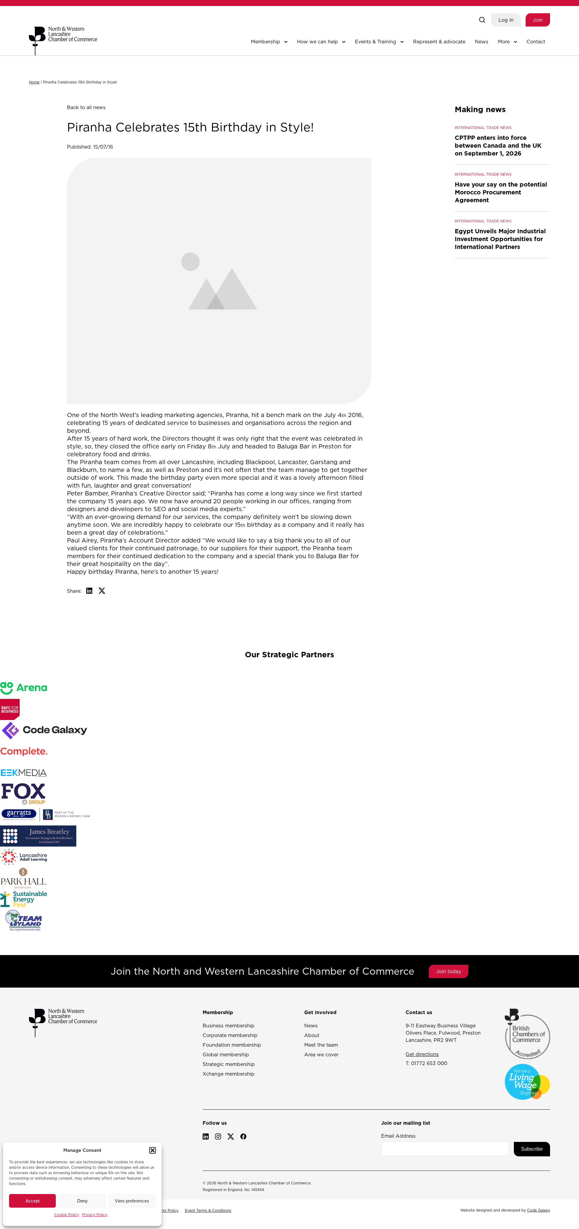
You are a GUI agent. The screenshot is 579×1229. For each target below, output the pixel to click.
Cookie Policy (66, 1214)
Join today (448, 971)
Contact (536, 41)
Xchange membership (229, 1073)
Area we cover (321, 1054)
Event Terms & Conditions (208, 1210)
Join (538, 20)
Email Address (398, 1136)
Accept (33, 1200)
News (481, 41)
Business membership (229, 1025)
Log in (506, 20)
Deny (82, 1200)
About (311, 1035)
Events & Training (375, 41)
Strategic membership (229, 1064)
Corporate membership (230, 1035)
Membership (265, 41)
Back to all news (86, 107)
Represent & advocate (439, 41)
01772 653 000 (429, 1063)
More (504, 41)
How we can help (317, 41)
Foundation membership (232, 1045)
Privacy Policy (94, 1214)
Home (34, 82)
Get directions (422, 1054)
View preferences (132, 1200)
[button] (153, 1150)
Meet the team (321, 1045)
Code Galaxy (538, 1210)
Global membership (226, 1054)
